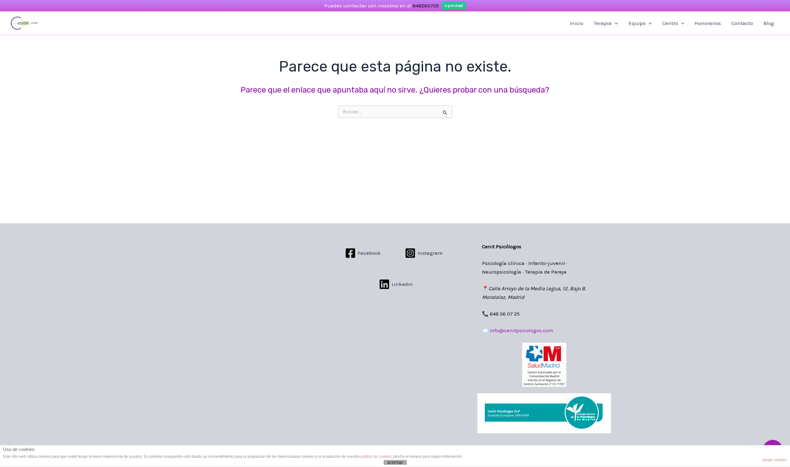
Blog (768, 23)
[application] (615, 23)
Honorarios (708, 23)
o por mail (454, 5)
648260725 (426, 5)
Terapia (603, 23)
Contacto (742, 23)
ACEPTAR (395, 463)
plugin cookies (775, 460)
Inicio (576, 23)
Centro (670, 23)
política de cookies (376, 456)
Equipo (637, 23)
